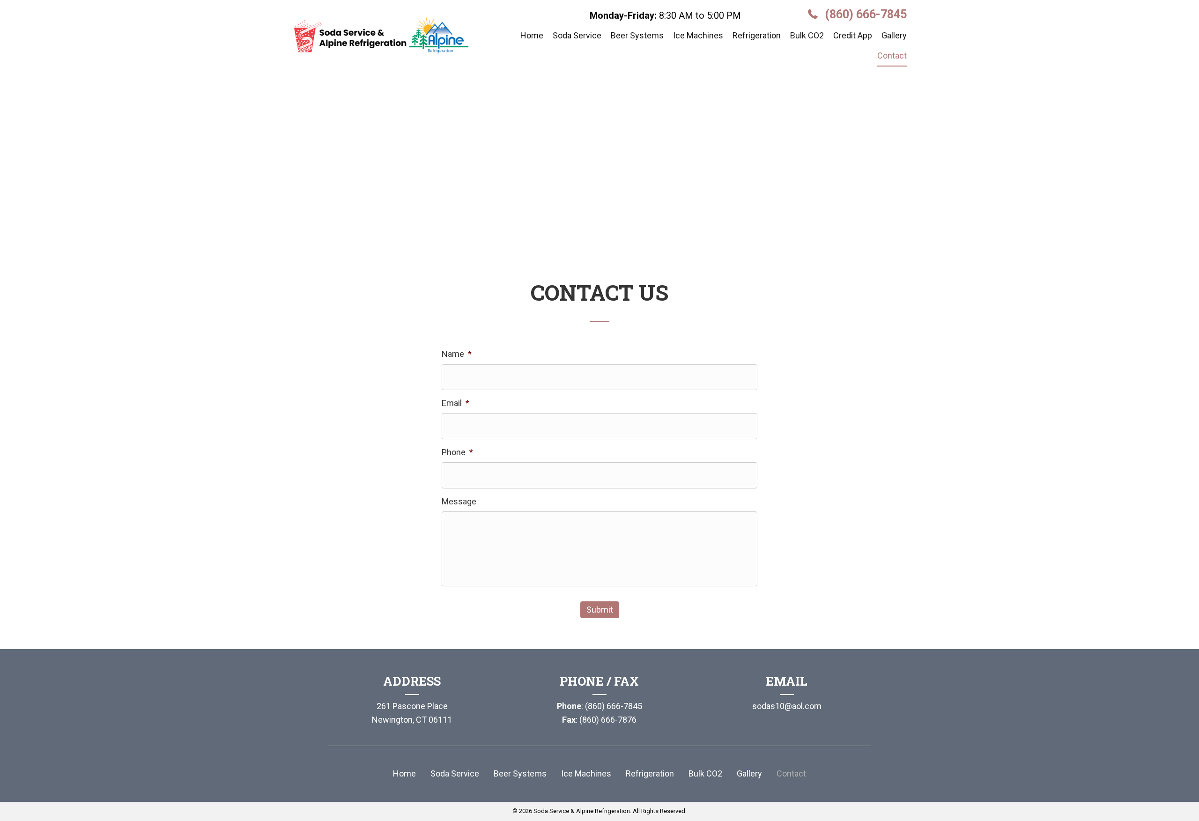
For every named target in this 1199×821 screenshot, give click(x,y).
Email (455, 403)
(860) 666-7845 (866, 14)
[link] (531, 36)
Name (457, 354)
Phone (457, 452)
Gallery (749, 773)
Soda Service (454, 773)
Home (404, 773)
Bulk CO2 (705, 773)
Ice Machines (586, 773)
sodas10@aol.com (787, 706)
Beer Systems (520, 773)
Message (459, 501)
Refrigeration (650, 773)
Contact (791, 773)
